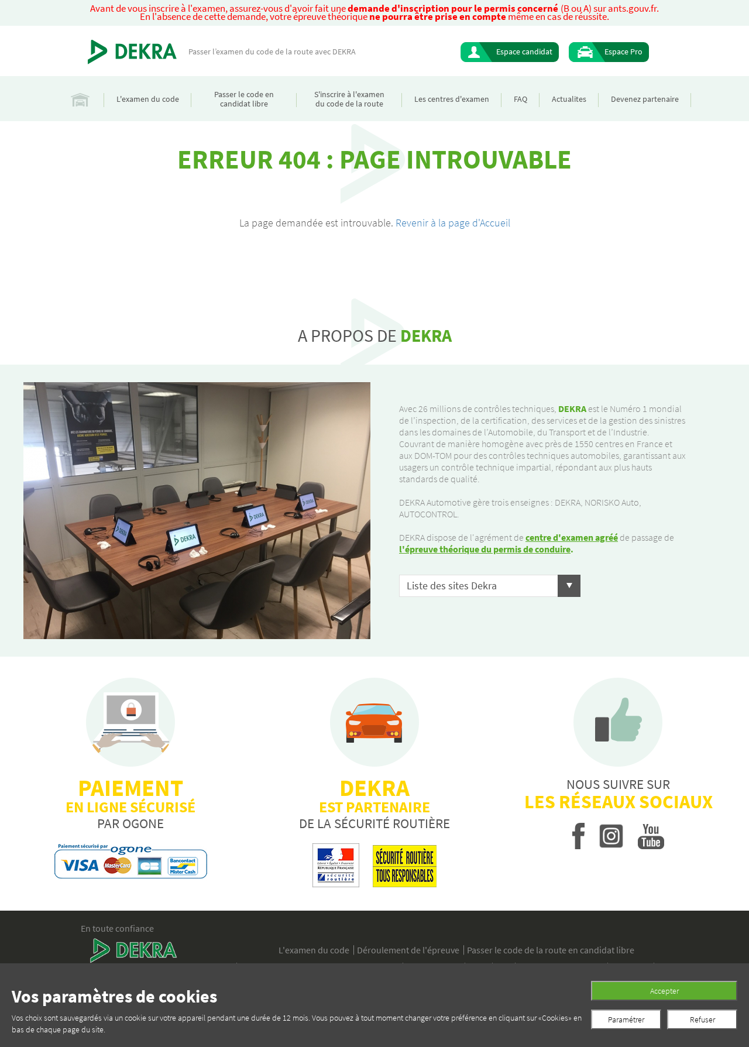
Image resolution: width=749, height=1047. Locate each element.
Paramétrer (626, 1019)
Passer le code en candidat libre (244, 99)
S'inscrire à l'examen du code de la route (349, 99)
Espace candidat (524, 51)
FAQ (520, 99)
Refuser (702, 1019)
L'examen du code (147, 99)
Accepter (664, 991)
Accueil (80, 98)
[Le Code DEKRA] (132, 52)
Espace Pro (623, 51)
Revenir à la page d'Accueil (453, 222)
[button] (489, 586)
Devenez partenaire (645, 99)
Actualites (569, 99)
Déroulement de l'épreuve (408, 950)
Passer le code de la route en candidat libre (550, 950)
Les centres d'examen (451, 99)
